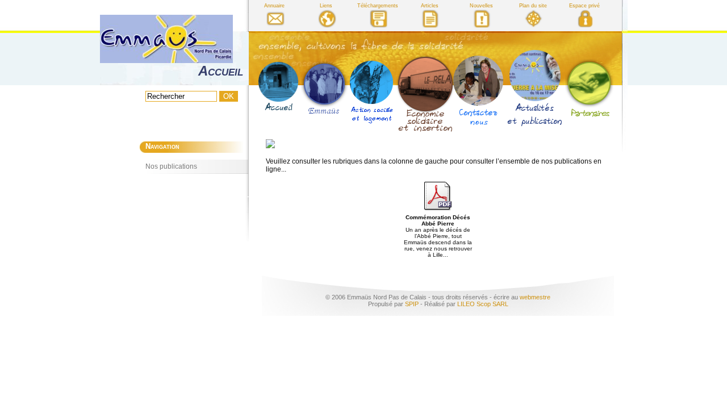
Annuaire (274, 6)
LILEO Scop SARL (482, 304)
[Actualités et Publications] (535, 87)
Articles (429, 6)
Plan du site (533, 6)
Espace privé (584, 6)
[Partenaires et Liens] (589, 88)
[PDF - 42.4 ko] (438, 209)
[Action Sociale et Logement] (372, 92)
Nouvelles (481, 6)
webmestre (535, 297)
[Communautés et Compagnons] (324, 88)
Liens (326, 6)
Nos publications (171, 166)
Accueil (220, 70)
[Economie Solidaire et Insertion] (423, 90)
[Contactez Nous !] (477, 91)
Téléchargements (377, 6)
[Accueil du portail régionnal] (278, 89)
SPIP (412, 304)
